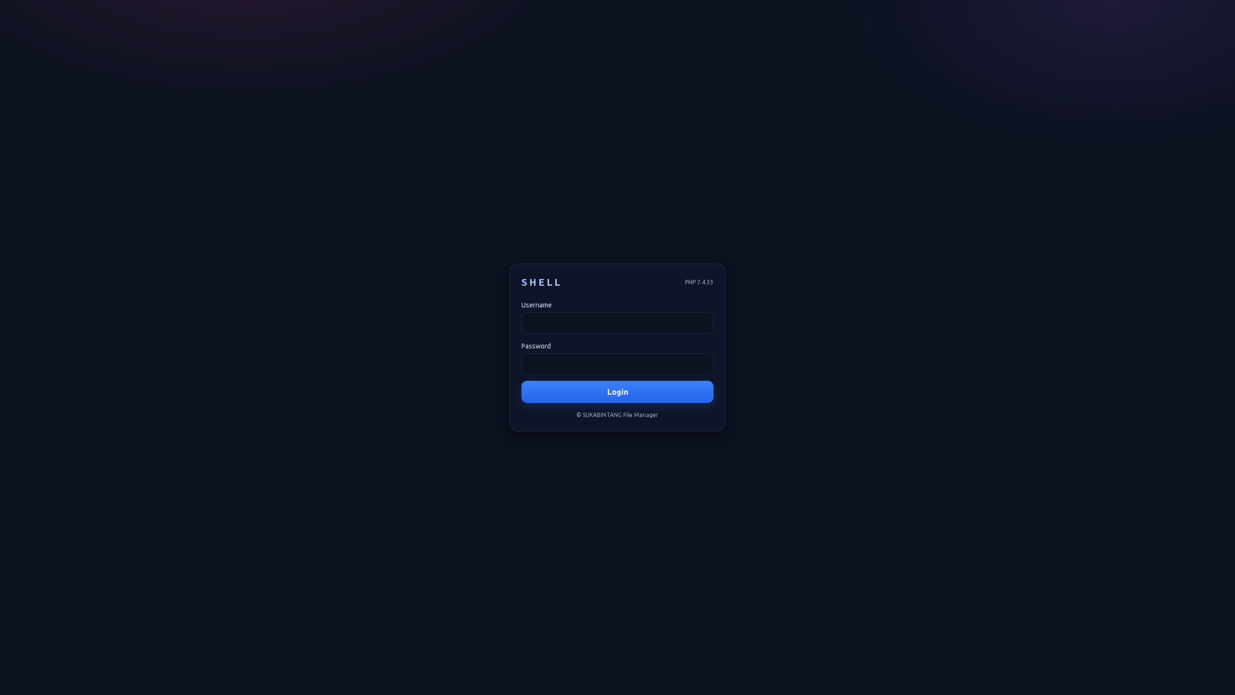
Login (617, 392)
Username (536, 305)
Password (536, 346)
